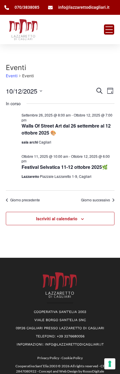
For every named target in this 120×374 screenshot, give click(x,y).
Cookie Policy (72, 358)
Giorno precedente (25, 200)
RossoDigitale (93, 371)
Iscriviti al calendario (56, 218)
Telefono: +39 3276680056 (60, 336)
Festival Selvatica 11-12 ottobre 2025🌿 (65, 167)
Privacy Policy (48, 358)
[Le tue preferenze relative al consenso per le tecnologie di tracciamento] (109, 363)
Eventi (11, 75)
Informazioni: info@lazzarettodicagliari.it (60, 344)
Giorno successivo (95, 200)
